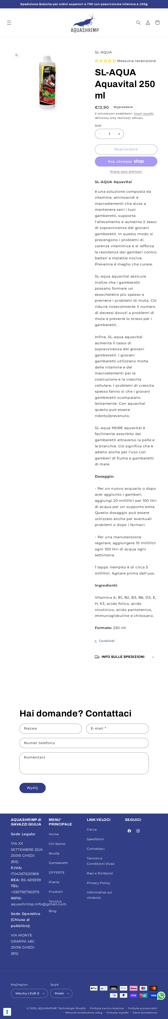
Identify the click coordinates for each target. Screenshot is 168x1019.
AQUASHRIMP (47, 1008)
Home (54, 834)
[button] (9, 22)
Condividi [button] (107, 641)
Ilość (98, 125)
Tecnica (55, 901)
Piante (54, 882)
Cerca (91, 829)
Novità (54, 853)
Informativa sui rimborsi (99, 895)
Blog (53, 911)
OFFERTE (57, 872)
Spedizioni (95, 839)
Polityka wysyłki (118, 1012)
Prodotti (56, 892)
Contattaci (95, 849)
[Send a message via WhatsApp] (161, 996)
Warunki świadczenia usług (83, 1012)
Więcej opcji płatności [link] (126, 171)
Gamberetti (58, 863)
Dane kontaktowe (145, 1012)
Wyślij (32, 788)
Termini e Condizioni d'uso (101, 861)
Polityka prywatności (142, 1008)
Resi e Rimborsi (100, 873)
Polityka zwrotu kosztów (107, 1008)
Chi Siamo (57, 844)
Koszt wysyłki (144, 113)
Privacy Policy (98, 883)
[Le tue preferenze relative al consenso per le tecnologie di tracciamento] (7, 1012)
